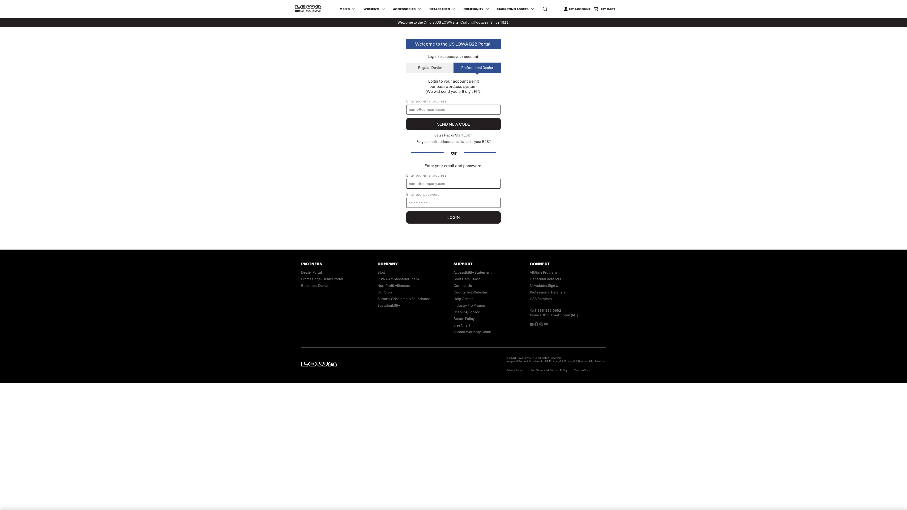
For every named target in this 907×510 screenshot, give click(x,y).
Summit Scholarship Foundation (403, 299)
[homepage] (308, 9)
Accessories (404, 9)
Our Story (385, 292)
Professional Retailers (547, 292)
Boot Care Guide (467, 279)
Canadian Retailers (545, 279)
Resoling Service (467, 312)
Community (473, 9)
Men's (345, 9)
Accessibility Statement (473, 272)
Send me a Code (453, 124)
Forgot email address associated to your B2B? (453, 141)
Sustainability (388, 305)
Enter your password (423, 194)
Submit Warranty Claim (472, 332)
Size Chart (462, 325)
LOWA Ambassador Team (398, 279)
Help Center (463, 299)
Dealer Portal (311, 272)
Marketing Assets (513, 9)
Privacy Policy (514, 370)
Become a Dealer (315, 285)
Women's (371, 9)
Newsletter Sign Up (545, 285)
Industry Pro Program (471, 305)
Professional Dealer (477, 67)
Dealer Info (439, 9)
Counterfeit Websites (471, 292)
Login (453, 217)
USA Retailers (541, 299)
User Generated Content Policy (548, 370)
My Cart (608, 9)
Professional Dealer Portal (322, 279)
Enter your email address (426, 101)
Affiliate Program (543, 272)
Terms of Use (582, 370)
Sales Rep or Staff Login (453, 135)
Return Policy (464, 318)
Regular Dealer (430, 67)
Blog (381, 272)
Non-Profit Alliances (393, 285)
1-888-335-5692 (547, 310)
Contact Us (463, 285)
